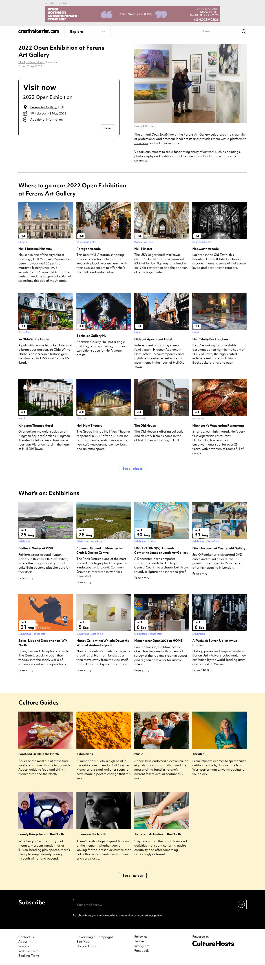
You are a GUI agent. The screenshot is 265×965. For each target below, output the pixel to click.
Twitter (139, 941)
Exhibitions (84, 754)
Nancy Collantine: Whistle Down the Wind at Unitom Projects (102, 642)
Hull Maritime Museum (35, 249)
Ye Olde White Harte (33, 339)
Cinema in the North (91, 834)
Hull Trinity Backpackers (210, 339)
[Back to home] (38, 32)
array (195, 152)
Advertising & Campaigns (94, 937)
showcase (141, 143)
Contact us (26, 937)
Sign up (241, 904)
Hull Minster (143, 249)
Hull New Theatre (89, 425)
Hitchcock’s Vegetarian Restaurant (218, 425)
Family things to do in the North (41, 834)
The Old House (145, 425)
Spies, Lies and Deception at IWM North (43, 642)
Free (107, 128)
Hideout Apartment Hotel (153, 339)
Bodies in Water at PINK (36, 548)
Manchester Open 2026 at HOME (158, 640)
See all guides (132, 875)
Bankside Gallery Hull (92, 336)
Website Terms (28, 951)
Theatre (198, 754)
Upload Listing (86, 946)
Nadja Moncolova (31, 62)
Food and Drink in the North (38, 754)
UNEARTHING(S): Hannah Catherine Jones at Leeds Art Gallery (161, 550)
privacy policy (153, 915)
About (22, 941)
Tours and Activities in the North (157, 834)
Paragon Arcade (88, 249)
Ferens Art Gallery (43, 107)
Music (138, 754)
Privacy (23, 946)
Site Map (83, 941)
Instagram (141, 945)
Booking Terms (28, 955)
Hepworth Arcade (205, 249)
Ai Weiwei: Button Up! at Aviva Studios (214, 642)
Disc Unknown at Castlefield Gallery (219, 548)
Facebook (141, 950)
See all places (132, 468)
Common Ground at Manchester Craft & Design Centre (99, 550)
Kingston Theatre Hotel (35, 425)
